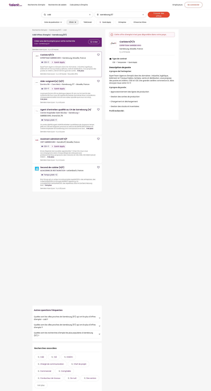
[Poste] (65, 14)
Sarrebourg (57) (55, 30)
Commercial (45, 371)
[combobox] (67, 14)
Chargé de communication (52, 364)
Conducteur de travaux (50, 378)
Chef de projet (80, 364)
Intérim (70, 357)
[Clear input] (90, 14)
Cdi (55, 357)
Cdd (42, 357)
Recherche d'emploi (39, 30)
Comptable (66, 371)
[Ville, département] (118, 14)
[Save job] (98, 55)
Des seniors (91, 378)
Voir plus (80, 71)
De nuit (73, 378)
